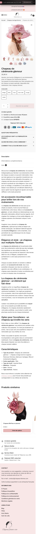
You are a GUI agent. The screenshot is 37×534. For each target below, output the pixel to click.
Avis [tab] (3, 165)
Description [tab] (5, 156)
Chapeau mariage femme (14, 20)
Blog (2, 508)
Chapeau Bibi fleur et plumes (11, 423)
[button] (31, 25)
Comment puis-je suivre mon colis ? (14, 145)
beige (4, 92)
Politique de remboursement (10, 496)
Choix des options (17, 430)
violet (4, 97)
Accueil (3, 20)
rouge (27, 92)
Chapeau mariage (6, 376)
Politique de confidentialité (9, 493)
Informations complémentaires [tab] (11, 161)
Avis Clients (5, 513)
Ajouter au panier (22, 106)
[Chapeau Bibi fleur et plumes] (17, 406)
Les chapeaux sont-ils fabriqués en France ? (14, 137)
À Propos (4, 489)
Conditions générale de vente (10, 498)
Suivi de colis (5, 516)
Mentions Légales (6, 501)
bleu (9, 92)
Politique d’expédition (8, 491)
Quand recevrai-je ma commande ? (13, 142)
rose (14, 92)
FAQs (3, 511)
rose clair (20, 92)
